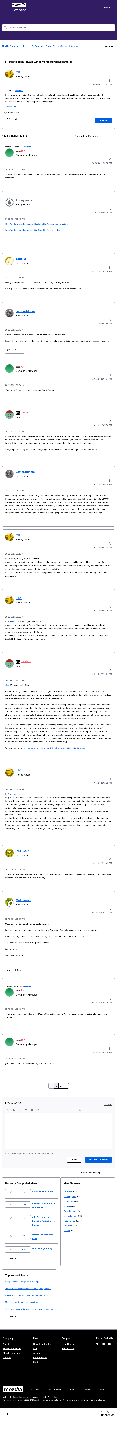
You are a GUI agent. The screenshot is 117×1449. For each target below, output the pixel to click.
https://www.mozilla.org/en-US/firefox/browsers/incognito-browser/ (59, 758)
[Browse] (5, 6)
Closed (8, 1336)
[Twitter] (97, 1365)
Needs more (11, 1307)
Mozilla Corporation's (16, 1423)
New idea (19, 90)
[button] (8, 119)
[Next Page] (65, 1099)
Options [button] (109, 46)
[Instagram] (103, 1365)
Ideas (25, 46)
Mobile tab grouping (44, 1262)
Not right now (11, 1326)
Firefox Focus (40, 1378)
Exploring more (12, 1316)
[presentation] (8, 1123)
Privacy (75, 1411)
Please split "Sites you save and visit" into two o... (88, 1312)
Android (37, 1374)
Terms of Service (56, 1411)
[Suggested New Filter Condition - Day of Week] (104, 136)
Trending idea (11, 1302)
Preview (108, 1118)
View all (13, 1272)
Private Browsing (15, 112)
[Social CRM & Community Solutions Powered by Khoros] (107, 1443)
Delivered (9, 1331)
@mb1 (8, 692)
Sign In (107, 7)
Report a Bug (68, 1369)
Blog (35, 1383)
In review (9, 1311)
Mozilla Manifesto (12, 1369)
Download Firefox (42, 1365)
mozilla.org (36, 1411)
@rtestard (12, 628)
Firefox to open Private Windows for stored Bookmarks (35, 61)
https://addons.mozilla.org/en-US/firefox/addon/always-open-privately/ (39, 223)
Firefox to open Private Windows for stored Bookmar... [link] (57, 46)
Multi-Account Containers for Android (81, 1319)
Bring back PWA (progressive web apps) (83, 1295)
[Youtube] (109, 1365)
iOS (34, 1369)
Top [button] (7, 1442)
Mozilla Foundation (13, 1374)
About (6, 1365)
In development (12, 1321)
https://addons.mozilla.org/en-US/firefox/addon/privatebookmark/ (37, 230)
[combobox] (58, 27)
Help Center (67, 1365)
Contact (6, 1416)
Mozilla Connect (19, 7)
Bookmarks (12, 106)
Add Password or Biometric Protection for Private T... (47, 1234)
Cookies (90, 1411)
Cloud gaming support (45, 1204)
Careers (7, 1378)
